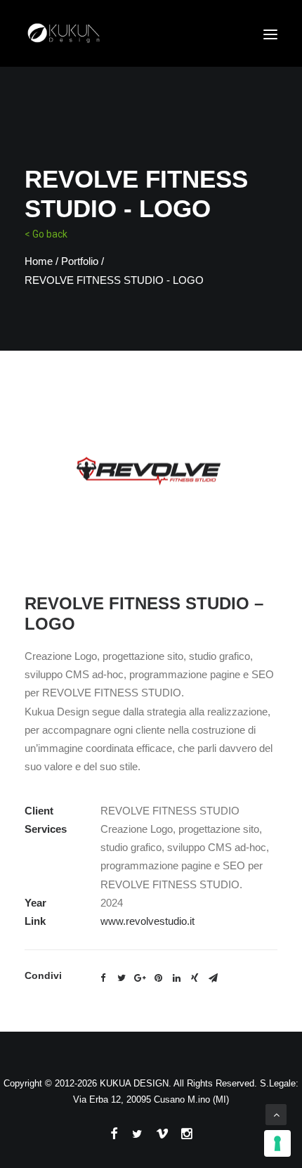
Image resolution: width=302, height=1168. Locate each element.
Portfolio (79, 261)
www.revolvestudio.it (147, 921)
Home (39, 261)
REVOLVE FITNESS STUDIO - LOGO (114, 280)
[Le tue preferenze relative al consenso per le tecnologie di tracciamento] (277, 1143)
